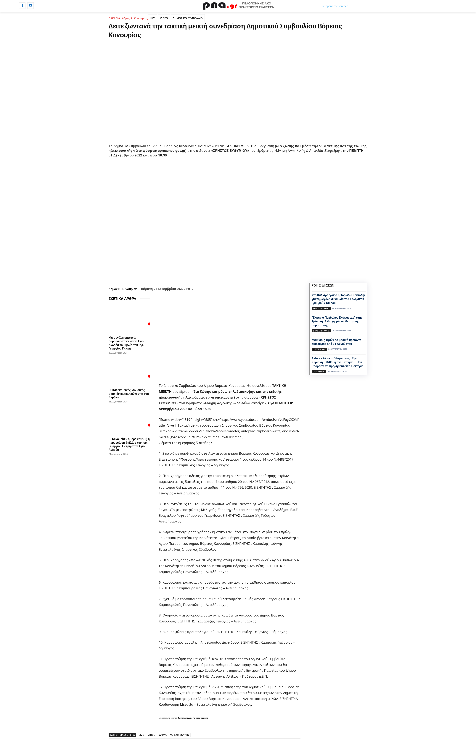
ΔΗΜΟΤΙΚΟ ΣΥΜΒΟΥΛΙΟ (188, 18)
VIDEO (164, 18)
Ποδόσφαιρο (319, 371)
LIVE (152, 18)
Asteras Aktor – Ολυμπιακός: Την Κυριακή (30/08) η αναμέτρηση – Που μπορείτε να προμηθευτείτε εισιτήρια (338, 362)
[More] (225, 276)
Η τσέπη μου (319, 349)
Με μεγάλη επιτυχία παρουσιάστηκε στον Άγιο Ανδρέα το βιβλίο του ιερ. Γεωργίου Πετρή (126, 343)
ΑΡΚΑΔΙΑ (114, 18)
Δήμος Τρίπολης (321, 308)
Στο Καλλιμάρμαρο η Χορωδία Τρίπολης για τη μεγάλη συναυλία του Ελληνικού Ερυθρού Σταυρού (339, 299)
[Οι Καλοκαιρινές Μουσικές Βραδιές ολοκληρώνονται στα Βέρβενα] (129, 371)
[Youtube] (30, 5)
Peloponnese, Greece (335, 6)
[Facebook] (22, 5)
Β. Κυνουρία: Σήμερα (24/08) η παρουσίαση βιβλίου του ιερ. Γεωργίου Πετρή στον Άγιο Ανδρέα (129, 444)
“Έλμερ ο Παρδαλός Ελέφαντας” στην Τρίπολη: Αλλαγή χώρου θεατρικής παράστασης (337, 321)
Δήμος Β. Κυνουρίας (135, 18)
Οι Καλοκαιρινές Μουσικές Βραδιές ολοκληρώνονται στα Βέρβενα (129, 393)
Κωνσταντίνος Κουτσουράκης (193, 717)
